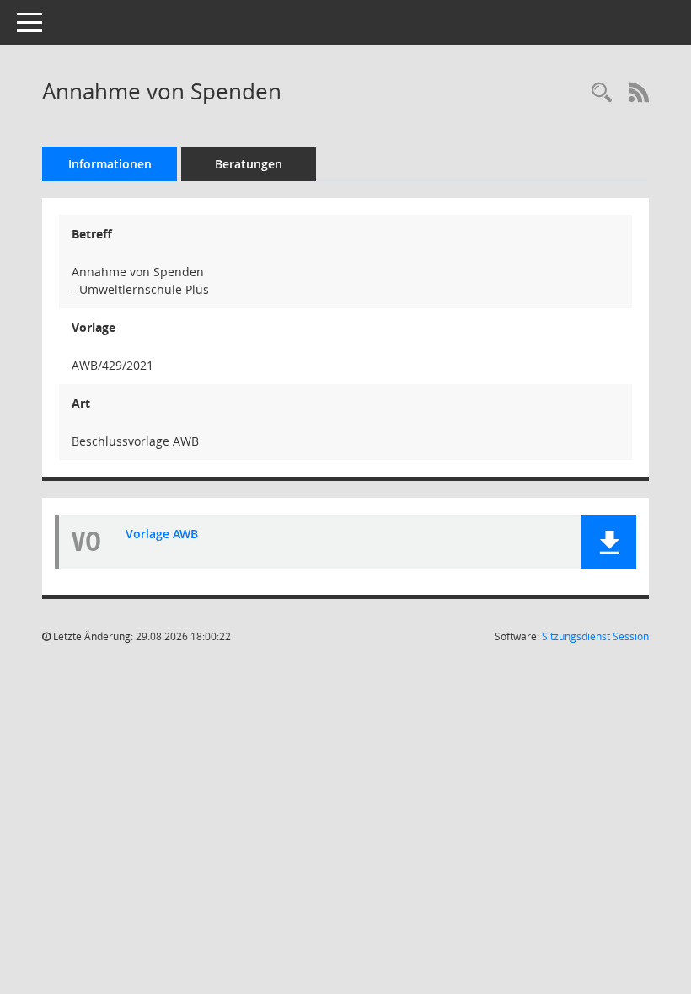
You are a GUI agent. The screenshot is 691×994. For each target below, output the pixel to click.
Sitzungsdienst (595, 636)
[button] (608, 542)
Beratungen (248, 164)
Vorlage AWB (162, 534)
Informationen (110, 164)
